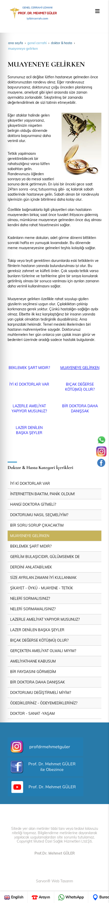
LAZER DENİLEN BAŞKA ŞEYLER (37, 630)
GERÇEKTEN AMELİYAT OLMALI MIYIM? (43, 650)
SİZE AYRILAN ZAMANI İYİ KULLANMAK (43, 577)
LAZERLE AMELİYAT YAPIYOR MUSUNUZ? (45, 619)
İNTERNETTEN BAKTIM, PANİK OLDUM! (42, 494)
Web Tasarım (62, 881)
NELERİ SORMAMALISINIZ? (33, 609)
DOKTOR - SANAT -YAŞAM (32, 713)
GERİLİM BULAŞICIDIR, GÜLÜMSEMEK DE (45, 556)
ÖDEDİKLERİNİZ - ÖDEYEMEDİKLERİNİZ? (43, 703)
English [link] (16, 897)
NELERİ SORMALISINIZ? (30, 598)
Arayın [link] (44, 897)
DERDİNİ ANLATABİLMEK (31, 567)
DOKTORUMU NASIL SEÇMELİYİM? (39, 515)
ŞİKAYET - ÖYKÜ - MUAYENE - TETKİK (41, 588)
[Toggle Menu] (97, 11)
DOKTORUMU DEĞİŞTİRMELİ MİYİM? (40, 692)
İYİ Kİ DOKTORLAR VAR (29, 384)
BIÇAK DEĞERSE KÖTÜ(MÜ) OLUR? (39, 640)
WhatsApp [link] (74, 897)
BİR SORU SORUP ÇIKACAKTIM (37, 525)
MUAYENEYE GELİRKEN (79, 367)
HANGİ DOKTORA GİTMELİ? (33, 504)
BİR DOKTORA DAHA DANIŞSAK (37, 682)
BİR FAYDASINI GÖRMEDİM (33, 671)
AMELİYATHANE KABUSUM (33, 661)
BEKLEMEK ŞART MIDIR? (29, 367)
